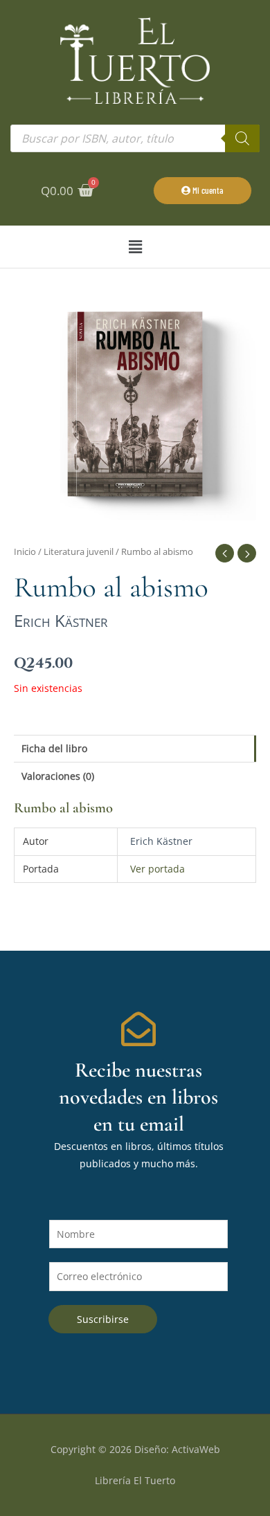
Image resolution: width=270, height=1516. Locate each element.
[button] (135, 246)
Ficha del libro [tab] (54, 748)
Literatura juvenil (79, 552)
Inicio (25, 552)
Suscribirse (103, 1319)
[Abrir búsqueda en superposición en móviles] (135, 138)
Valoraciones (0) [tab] (57, 776)
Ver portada (157, 868)
